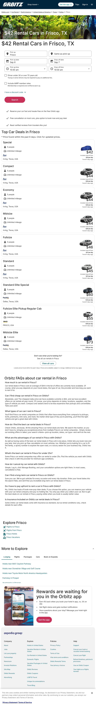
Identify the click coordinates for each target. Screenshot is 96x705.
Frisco (13, 55)
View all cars (48, 363)
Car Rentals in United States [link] (37, 655)
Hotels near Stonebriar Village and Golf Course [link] (21, 568)
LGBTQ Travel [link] (32, 677)
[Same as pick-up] (70, 54)
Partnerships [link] (8, 657)
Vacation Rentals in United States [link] (36, 650)
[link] (48, 527)
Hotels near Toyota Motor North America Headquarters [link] (24, 573)
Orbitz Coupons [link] (32, 673)
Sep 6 (13, 62)
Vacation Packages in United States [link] (37, 664)
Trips (77, 4)
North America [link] (26, 12)
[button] (48, 92)
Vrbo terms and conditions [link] (59, 657)
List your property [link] (10, 653)
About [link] (6, 645)
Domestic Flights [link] (33, 659)
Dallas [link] (61, 12)
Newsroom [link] (8, 661)
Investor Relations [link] (10, 665)
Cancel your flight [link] (79, 655)
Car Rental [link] (15, 12)
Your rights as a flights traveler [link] (81, 670)
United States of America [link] (42, 12)
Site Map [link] (7, 669)
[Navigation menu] (91, 5)
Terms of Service (25, 702)
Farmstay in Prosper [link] (10, 578)
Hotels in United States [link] (35, 645)
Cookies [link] (53, 649)
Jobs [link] (5, 649)
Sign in (85, 4)
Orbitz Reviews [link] (32, 669)
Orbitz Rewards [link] (9, 673)
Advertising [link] (8, 677)
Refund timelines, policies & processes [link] (82, 660)
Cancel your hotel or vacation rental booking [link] (81, 650)
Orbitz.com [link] (5, 12)
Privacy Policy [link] (55, 645)
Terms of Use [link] (54, 653)
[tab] (7, 557)
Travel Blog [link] (31, 685)
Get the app (44, 619)
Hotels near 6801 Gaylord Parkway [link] (16, 564)
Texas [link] (55, 12)
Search (15, 99)
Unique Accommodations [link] (36, 681)
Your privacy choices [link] (57, 665)
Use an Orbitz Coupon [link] (81, 665)
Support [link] (76, 645)
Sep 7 (57, 62)
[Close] (92, 693)
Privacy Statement (10, 702)
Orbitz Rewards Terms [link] (58, 661)
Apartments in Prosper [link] (11, 583)
